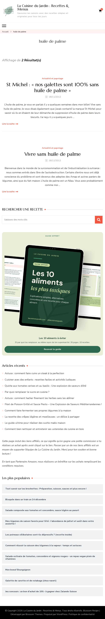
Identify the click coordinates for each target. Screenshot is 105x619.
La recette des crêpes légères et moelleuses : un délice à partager (42, 416)
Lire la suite (8, 123)
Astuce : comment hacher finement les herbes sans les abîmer (39, 398)
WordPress (62, 614)
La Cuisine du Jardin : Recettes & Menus (42, 7)
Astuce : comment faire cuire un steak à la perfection (34, 373)
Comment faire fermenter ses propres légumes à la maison (38, 410)
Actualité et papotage (52, 79)
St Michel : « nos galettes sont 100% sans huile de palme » (52, 87)
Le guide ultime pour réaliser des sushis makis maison (35, 423)
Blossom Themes (34, 614)
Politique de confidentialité (81, 614)
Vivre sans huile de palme (52, 154)
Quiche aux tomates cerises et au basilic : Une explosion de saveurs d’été (45, 385)
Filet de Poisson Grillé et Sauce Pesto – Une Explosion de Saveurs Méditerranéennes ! (53, 404)
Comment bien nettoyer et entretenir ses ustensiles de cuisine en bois (44, 429)
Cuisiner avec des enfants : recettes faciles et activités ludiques (40, 379)
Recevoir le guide (52, 349)
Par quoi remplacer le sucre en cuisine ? (27, 392)
